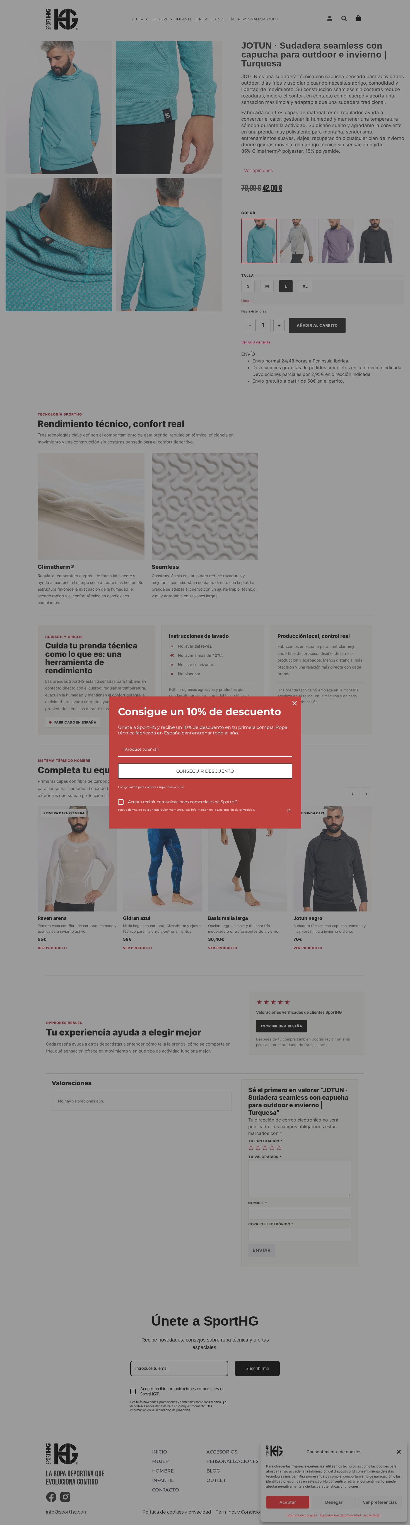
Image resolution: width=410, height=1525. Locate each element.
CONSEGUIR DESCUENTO (205, 771)
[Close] (294, 703)
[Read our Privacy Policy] (289, 810)
